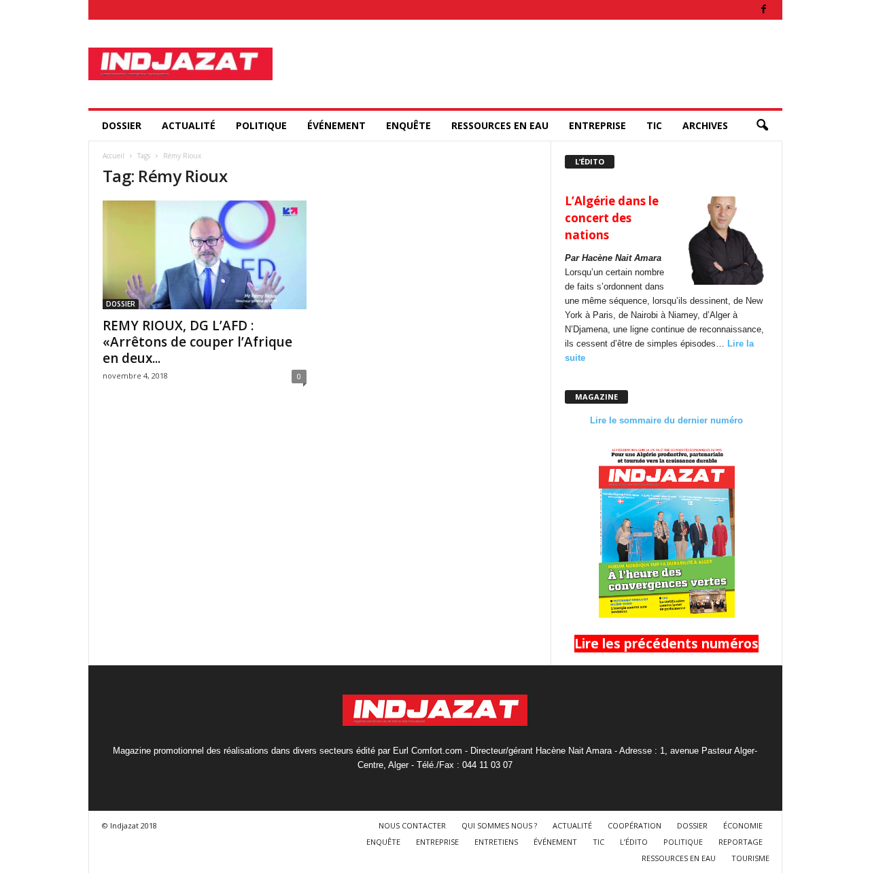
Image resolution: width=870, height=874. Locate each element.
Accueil (113, 155)
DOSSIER (121, 125)
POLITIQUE (261, 125)
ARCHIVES (705, 125)
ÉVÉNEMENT (336, 125)
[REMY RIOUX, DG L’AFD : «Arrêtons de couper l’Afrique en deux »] (205, 254)
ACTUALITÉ (188, 125)
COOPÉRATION (634, 825)
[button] (762, 126)
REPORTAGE (740, 842)
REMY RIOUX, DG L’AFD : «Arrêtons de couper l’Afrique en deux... (197, 342)
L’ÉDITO (634, 842)
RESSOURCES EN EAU (500, 125)
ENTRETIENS (496, 842)
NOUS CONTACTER (412, 825)
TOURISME (750, 858)
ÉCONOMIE (743, 825)
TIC (654, 125)
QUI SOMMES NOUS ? (499, 825)
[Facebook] (764, 10)
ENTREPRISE (597, 125)
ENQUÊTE (408, 125)
